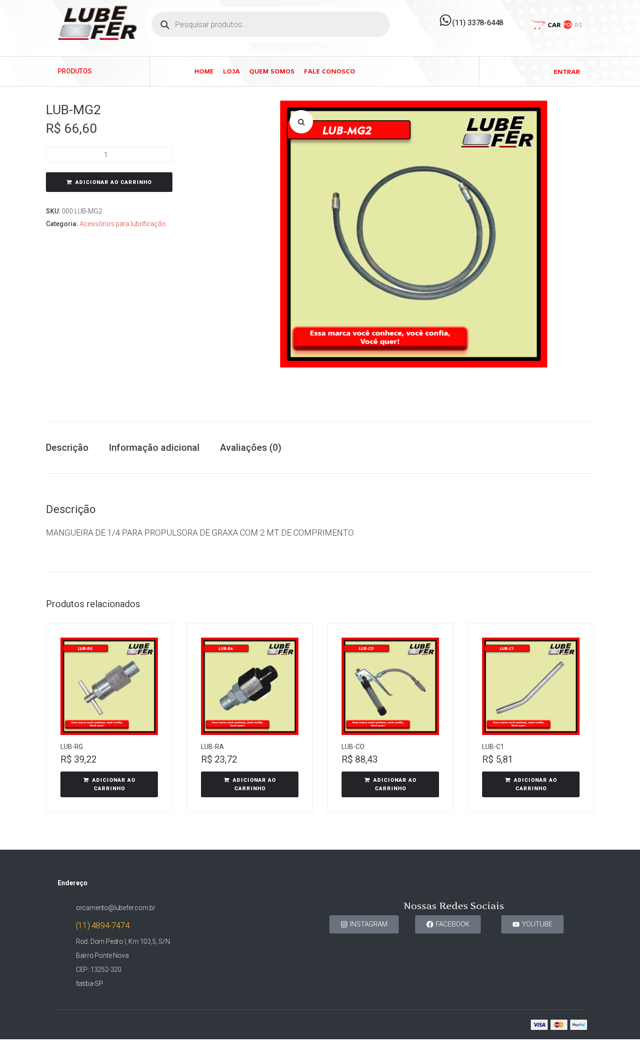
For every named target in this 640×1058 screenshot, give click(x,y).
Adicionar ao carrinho (113, 182)
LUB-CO (353, 746)
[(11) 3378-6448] (445, 20)
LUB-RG (71, 746)
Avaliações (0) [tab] (251, 447)
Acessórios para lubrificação (123, 224)
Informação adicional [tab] (154, 447)
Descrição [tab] (67, 447)
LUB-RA (212, 746)
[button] (301, 121)
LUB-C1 (493, 746)
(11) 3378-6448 (477, 22)
